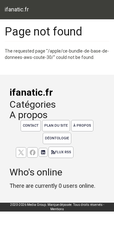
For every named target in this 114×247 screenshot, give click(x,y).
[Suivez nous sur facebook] (32, 152)
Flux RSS (63, 152)
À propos (82, 126)
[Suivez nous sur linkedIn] (43, 152)
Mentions (57, 209)
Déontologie (57, 138)
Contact (31, 126)
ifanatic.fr (17, 9)
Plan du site (56, 126)
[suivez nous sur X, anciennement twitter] (21, 152)
